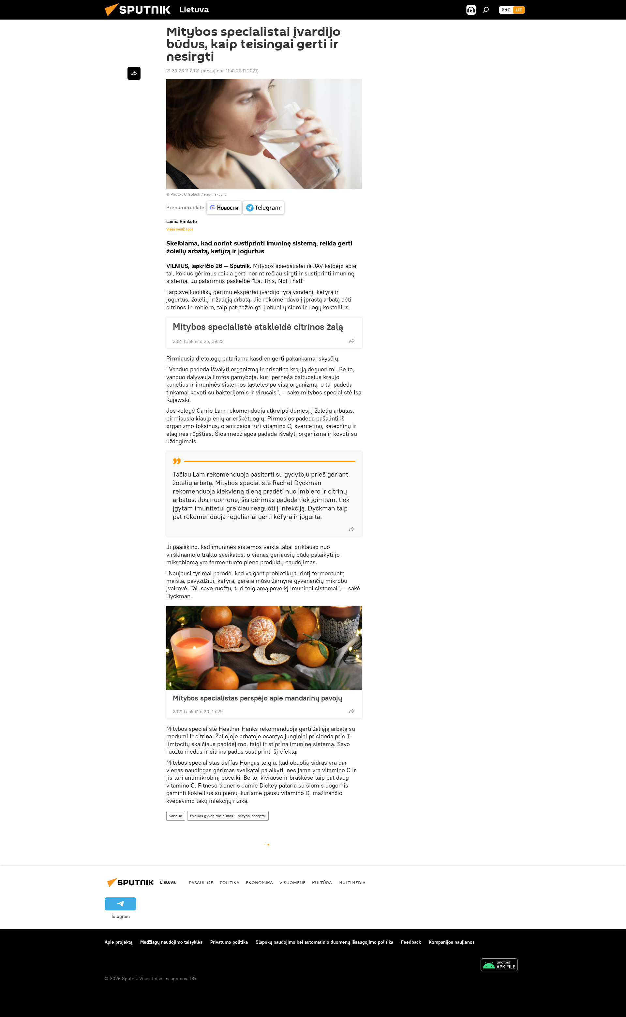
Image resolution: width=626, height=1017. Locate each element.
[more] (351, 340)
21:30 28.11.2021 (183, 71)
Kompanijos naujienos (452, 942)
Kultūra (322, 882)
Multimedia (351, 882)
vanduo (175, 815)
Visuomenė (292, 882)
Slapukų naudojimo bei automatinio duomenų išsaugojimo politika (324, 942)
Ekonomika (259, 882)
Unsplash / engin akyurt (205, 194)
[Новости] (224, 207)
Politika (229, 882)
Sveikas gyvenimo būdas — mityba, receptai (228, 815)
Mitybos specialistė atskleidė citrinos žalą (258, 326)
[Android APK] (499, 965)
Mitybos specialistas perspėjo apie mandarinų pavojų (257, 698)
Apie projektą (118, 942)
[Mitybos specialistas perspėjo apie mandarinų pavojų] (264, 648)
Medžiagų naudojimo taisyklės (171, 942)
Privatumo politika (229, 942)
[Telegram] (263, 207)
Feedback (411, 942)
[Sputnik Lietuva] (140, 18)
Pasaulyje (201, 882)
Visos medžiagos (179, 229)
